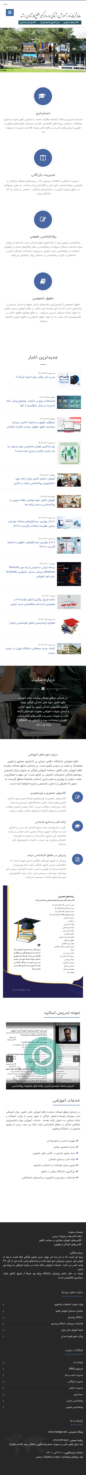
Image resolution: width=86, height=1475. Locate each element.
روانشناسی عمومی (74, 1407)
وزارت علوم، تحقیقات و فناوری (69, 1304)
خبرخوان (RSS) (76, 1368)
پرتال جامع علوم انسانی (72, 1336)
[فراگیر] (49, 17)
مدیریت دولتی (76, 1387)
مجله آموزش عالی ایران (72, 1330)
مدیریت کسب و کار (74, 1375)
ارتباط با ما (78, 1362)
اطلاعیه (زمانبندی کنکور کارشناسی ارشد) (32, 623)
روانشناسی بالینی (74, 1400)
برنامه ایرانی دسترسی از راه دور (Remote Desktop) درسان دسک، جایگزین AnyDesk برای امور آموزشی (30, 572)
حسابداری (78, 1394)
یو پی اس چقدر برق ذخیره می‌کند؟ (35, 377)
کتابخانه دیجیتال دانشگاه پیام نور (67, 1323)
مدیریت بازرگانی (75, 1381)
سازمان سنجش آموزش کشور (69, 1311)
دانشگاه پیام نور (75, 1317)
